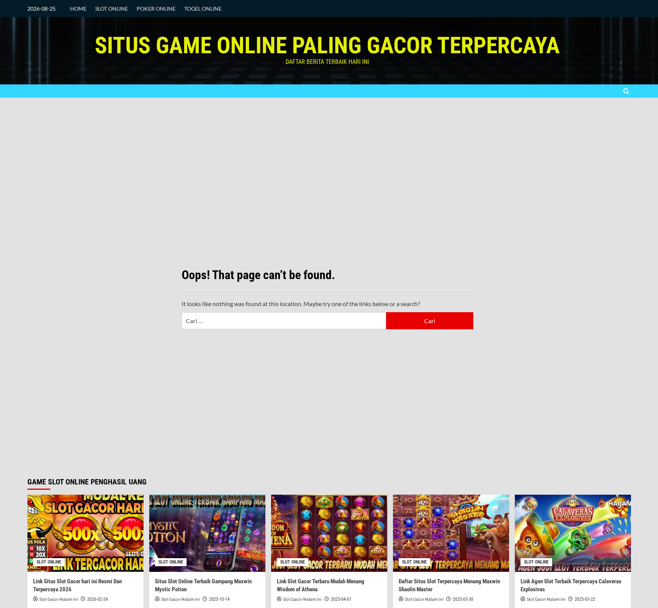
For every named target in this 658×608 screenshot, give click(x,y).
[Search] (626, 91)
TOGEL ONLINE (203, 8)
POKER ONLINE (156, 8)
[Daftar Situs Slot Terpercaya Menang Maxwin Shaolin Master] (451, 533)
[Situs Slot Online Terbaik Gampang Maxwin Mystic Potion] (207, 533)
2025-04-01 (341, 599)
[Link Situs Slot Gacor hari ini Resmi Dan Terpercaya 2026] (85, 533)
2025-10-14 (219, 599)
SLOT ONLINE (111, 8)
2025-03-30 (463, 599)
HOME (78, 8)
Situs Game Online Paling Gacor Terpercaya (327, 45)
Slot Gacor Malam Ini (58, 599)
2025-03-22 (585, 599)
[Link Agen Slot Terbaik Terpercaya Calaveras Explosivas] (573, 533)
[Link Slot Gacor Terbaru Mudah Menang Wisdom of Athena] (329, 533)
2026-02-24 (97, 599)
